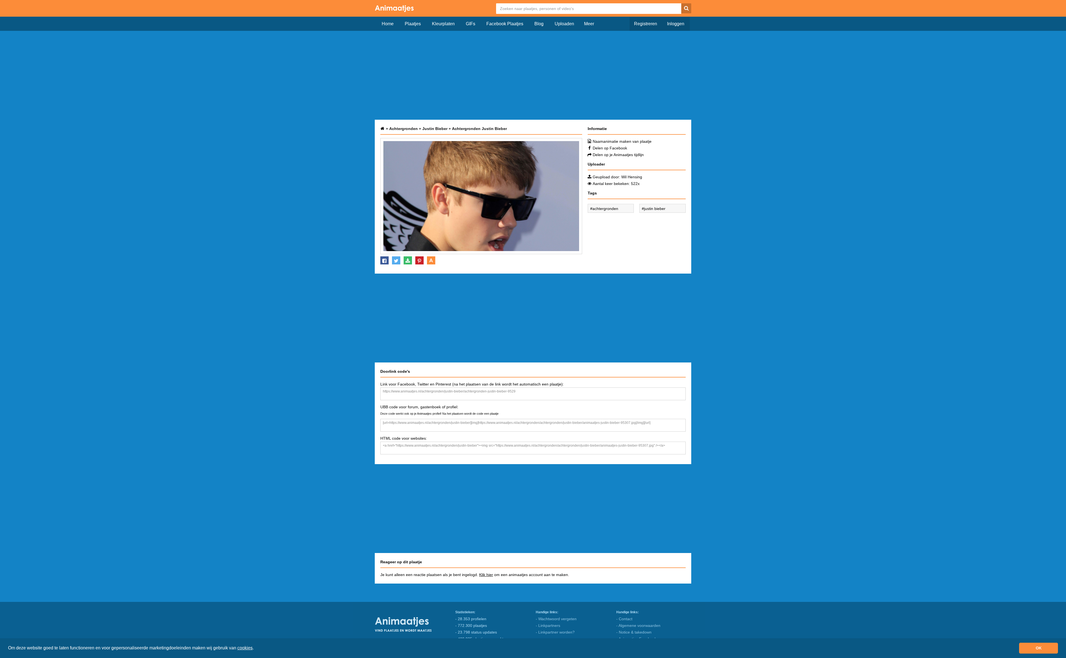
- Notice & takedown (634, 632)
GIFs (470, 23)
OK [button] (1039, 648)
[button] (256, 648)
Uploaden (564, 23)
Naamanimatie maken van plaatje (622, 141)
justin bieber (654, 208)
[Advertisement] (533, 75)
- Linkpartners (548, 625)
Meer (589, 23)
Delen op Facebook (610, 148)
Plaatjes (413, 23)
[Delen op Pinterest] (419, 260)
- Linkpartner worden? (555, 632)
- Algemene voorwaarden (638, 625)
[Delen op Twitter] (396, 260)
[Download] (408, 260)
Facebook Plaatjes (504, 23)
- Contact (624, 619)
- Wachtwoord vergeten (556, 619)
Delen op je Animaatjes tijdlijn (618, 154)
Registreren (645, 23)
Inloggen (675, 23)
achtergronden (605, 208)
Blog (539, 23)
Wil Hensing (631, 177)
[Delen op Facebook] (384, 260)
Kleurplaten (443, 23)
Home (388, 23)
